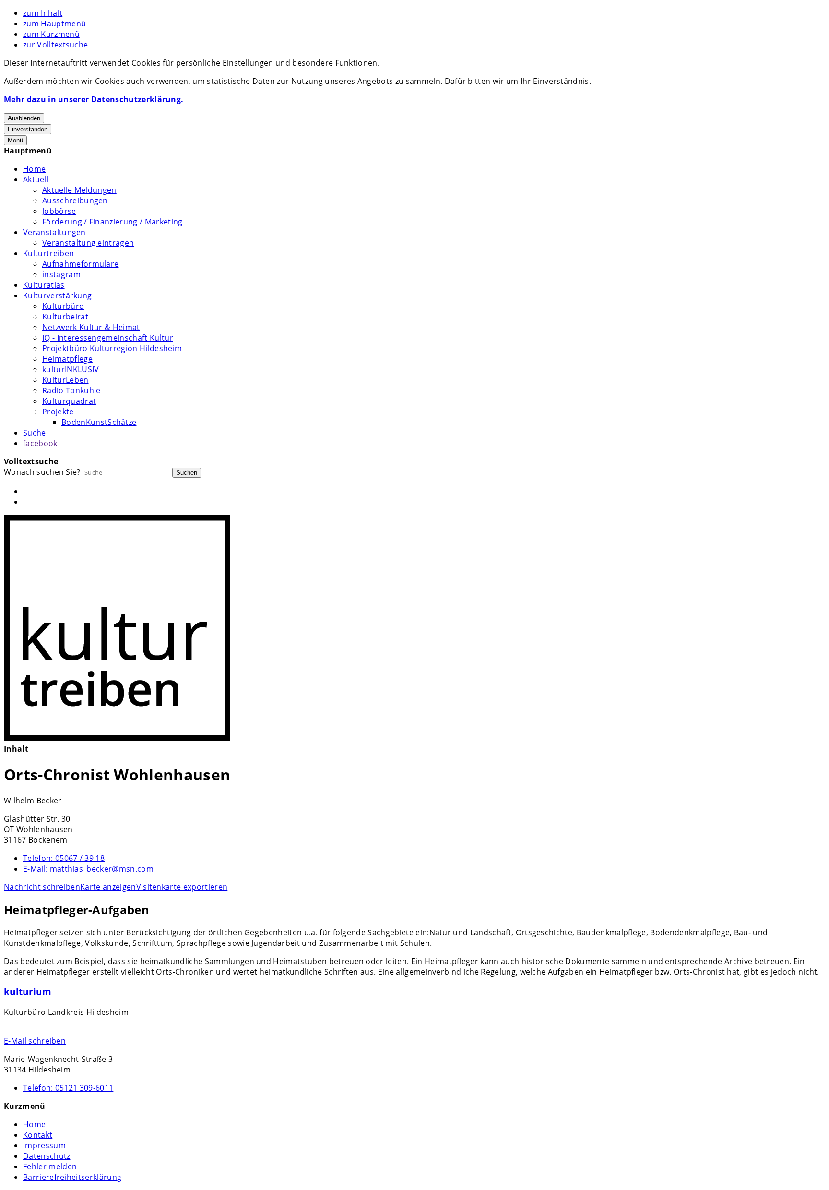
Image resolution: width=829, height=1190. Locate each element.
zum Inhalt (42, 13)
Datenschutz (47, 1156)
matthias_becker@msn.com (88, 868)
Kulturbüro (63, 306)
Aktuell (35, 179)
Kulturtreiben (48, 253)
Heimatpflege (67, 358)
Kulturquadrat (69, 401)
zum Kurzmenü (51, 34)
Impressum (44, 1145)
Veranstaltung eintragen (88, 242)
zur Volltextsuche (55, 44)
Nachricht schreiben (42, 887)
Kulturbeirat (65, 316)
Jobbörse (59, 211)
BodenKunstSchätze (98, 422)
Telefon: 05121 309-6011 (68, 1088)
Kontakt (37, 1135)
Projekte (58, 411)
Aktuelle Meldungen (79, 190)
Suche (34, 432)
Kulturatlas (44, 285)
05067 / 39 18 (64, 858)
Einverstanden (27, 129)
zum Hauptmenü (54, 23)
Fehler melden (50, 1166)
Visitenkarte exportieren (182, 887)
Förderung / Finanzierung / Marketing (112, 221)
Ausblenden (24, 118)
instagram (61, 274)
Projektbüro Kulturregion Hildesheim (112, 348)
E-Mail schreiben (35, 1041)
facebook (40, 443)
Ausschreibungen (75, 200)
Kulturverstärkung (57, 295)
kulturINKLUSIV (70, 369)
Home (34, 169)
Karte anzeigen (108, 887)
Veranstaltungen (54, 232)
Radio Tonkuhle (71, 390)
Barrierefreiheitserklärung (72, 1177)
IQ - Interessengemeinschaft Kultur (107, 337)
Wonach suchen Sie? (42, 472)
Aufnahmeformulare (80, 264)
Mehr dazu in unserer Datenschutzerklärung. (93, 99)
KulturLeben (65, 380)
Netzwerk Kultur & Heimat (91, 327)
